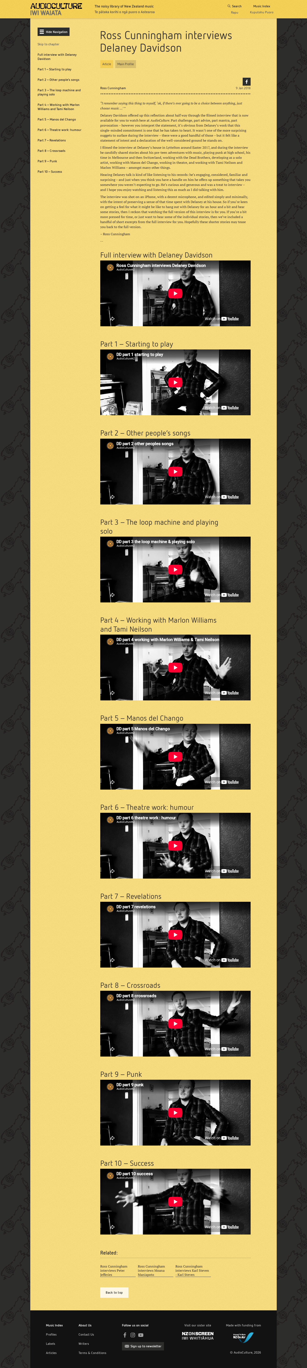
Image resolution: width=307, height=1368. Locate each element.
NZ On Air (243, 1337)
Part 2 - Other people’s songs (58, 80)
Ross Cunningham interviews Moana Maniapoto (151, 1270)
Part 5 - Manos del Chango (57, 119)
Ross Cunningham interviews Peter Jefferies (113, 1270)
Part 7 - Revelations (52, 140)
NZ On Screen (197, 1336)
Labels (50, 1344)
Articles (51, 1353)
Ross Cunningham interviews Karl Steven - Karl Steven (192, 1270)
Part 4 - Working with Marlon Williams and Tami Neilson (59, 107)
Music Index (54, 1325)
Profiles (51, 1334)
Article (106, 64)
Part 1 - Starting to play (54, 69)
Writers (84, 1344)
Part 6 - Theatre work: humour (59, 130)
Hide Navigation (56, 32)
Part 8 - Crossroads (51, 151)
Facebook (247, 82)
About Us (85, 1325)
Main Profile (125, 64)
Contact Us (86, 1334)
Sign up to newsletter (146, 1346)
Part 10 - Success (50, 172)
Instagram (133, 1335)
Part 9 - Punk (47, 161)
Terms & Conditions (92, 1353)
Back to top (114, 1292)
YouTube (141, 1335)
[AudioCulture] (56, 9)
